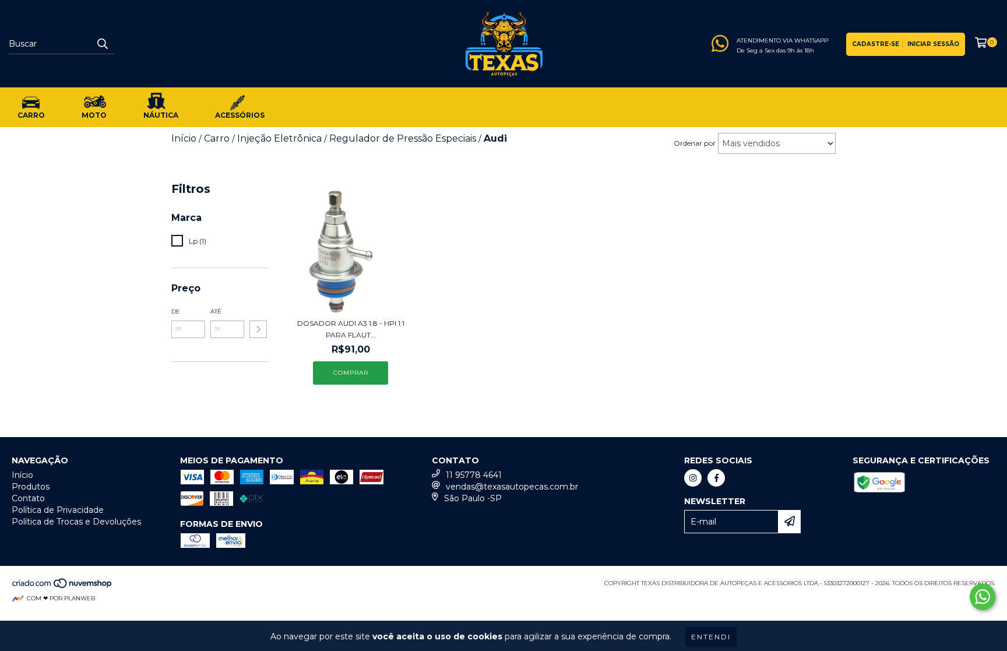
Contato (28, 498)
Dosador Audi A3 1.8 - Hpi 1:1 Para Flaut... (350, 329)
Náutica (160, 115)
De (175, 311)
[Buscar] (102, 43)
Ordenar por (695, 143)
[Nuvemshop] (63, 586)
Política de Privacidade (58, 510)
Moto (94, 115)
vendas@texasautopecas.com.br (512, 486)
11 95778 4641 (474, 475)
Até (215, 311)
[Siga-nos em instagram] (693, 478)
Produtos (31, 486)
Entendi (711, 636)
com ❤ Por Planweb (61, 598)
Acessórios (240, 115)
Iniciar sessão (933, 44)
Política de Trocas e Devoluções (76, 521)
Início (22, 475)
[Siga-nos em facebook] (716, 478)
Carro (31, 115)
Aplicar (258, 329)
